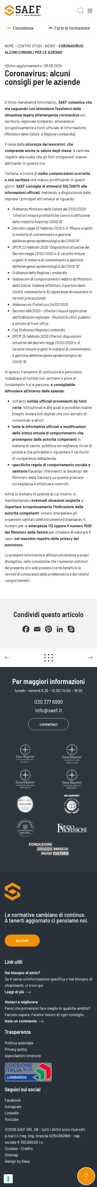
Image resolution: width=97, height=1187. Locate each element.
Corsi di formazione (72, 28)
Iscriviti (22, 940)
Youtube (11, 1119)
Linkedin (12, 1112)
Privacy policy (16, 1049)
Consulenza (23, 28)
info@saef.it (48, 710)
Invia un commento (21, 1020)
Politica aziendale (19, 1042)
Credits (27, 1148)
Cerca (81, 11)
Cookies (11, 1148)
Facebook (13, 1100)
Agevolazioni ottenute (23, 1055)
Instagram (13, 1106)
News (50, 45)
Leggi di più (14, 991)
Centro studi (29, 45)
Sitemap (11, 1154)
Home (9, 45)
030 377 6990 (48, 701)
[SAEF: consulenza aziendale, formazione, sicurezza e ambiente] (23, 10)
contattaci (48, 724)
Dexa (26, 1161)
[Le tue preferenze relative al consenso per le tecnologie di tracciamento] (8, 1178)
